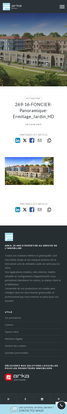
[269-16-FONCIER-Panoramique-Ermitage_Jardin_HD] (29, 184)
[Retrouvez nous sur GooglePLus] (8, 399)
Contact (9, 324)
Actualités (33, 98)
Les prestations (13, 317)
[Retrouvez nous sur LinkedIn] (42, 399)
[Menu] (62, 7)
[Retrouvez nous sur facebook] (25, 399)
